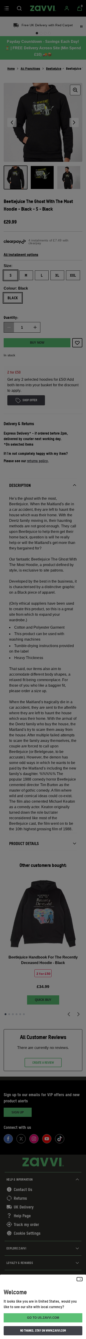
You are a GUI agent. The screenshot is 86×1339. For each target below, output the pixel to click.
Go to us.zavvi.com (43, 1317)
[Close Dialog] (79, 1279)
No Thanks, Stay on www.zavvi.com (43, 1330)
